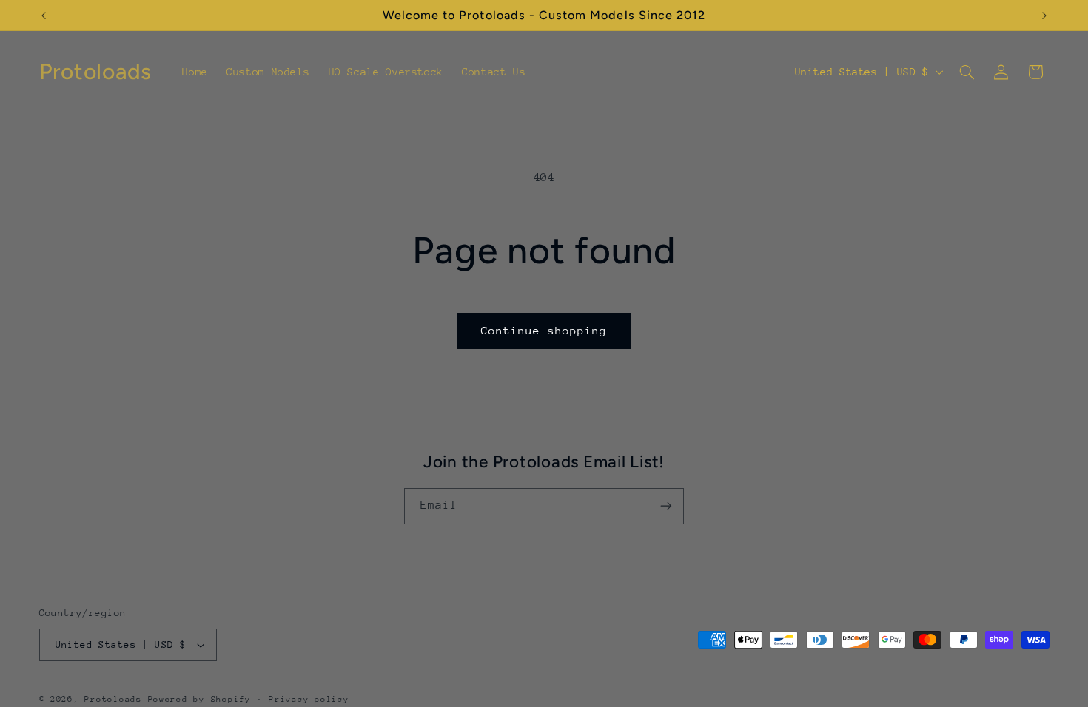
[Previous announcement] (43, 15)
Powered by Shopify (199, 699)
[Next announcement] (1044, 15)
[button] (967, 72)
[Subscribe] (666, 506)
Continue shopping (544, 330)
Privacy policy (309, 699)
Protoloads (112, 699)
